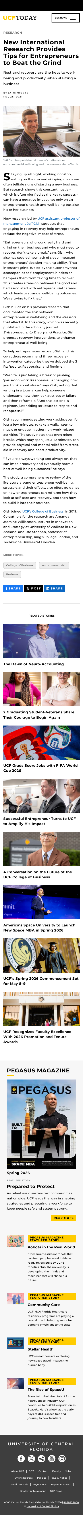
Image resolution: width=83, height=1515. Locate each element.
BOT (31, 1471)
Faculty (56, 1471)
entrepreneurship (54, 565)
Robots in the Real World (51, 1247)
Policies (41, 1477)
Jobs (68, 1471)
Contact (43, 1471)
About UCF (17, 1471)
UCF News (56, 1491)
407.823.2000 (71, 1502)
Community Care (44, 1305)
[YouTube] (52, 1458)
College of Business (19, 565)
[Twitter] (31, 1458)
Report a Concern (61, 1484)
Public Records (19, 1484)
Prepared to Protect (31, 1186)
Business (12, 574)
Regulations (39, 1484)
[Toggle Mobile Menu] (78, 5)
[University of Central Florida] (33, 5)
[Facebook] (21, 1458)
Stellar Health (41, 1349)
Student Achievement (33, 1491)
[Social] (41, 1458)
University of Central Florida (41, 1447)
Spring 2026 (18, 1173)
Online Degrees (24, 1477)
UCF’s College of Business (43, 511)
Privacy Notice (59, 1477)
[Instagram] (62, 1458)
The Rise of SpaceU (46, 1390)
